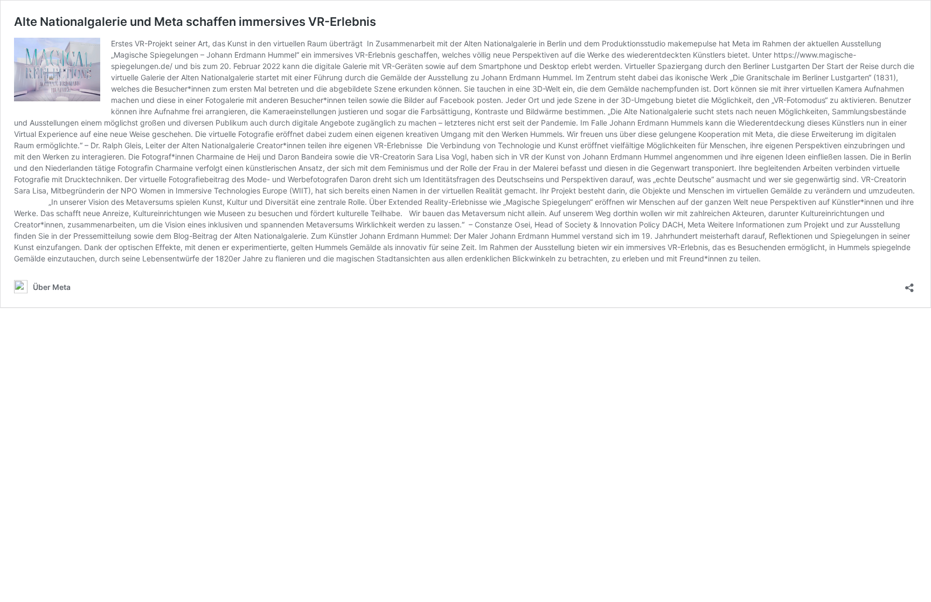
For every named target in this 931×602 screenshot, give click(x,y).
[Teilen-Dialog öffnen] (909, 284)
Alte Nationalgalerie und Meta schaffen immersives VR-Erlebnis (195, 22)
